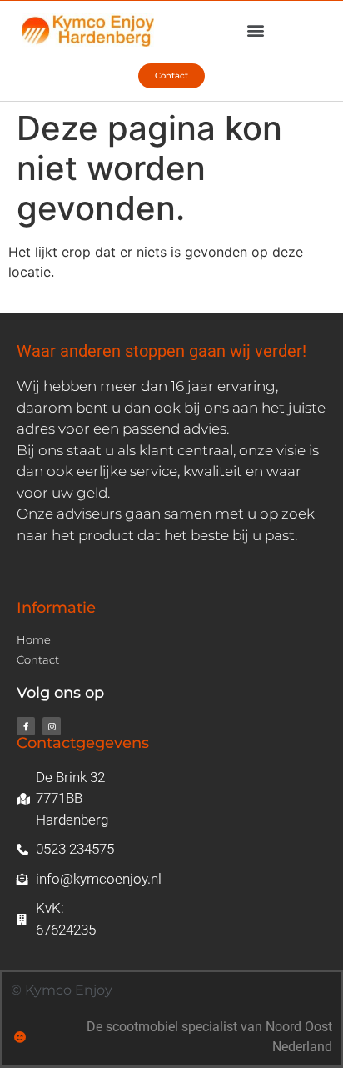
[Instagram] (51, 726)
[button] (255, 30)
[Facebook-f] (26, 726)
